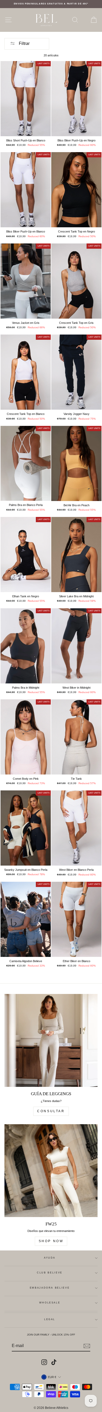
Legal (49, 1319)
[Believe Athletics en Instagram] (44, 1362)
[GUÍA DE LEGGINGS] (51, 1040)
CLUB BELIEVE (50, 1272)
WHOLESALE (49, 1302)
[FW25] (51, 1170)
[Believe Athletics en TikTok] (54, 1362)
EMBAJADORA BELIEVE (50, 1287)
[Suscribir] (86, 1346)
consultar (51, 1111)
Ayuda (49, 1257)
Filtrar (24, 43)
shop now (51, 1241)
